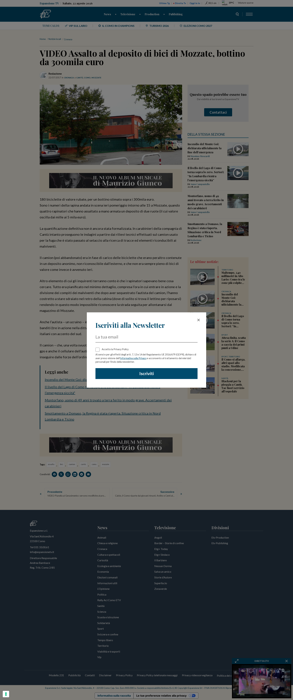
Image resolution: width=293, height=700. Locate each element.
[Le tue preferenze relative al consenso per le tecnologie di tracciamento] (6, 694)
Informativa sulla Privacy (133, 358)
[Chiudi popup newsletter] (198, 320)
